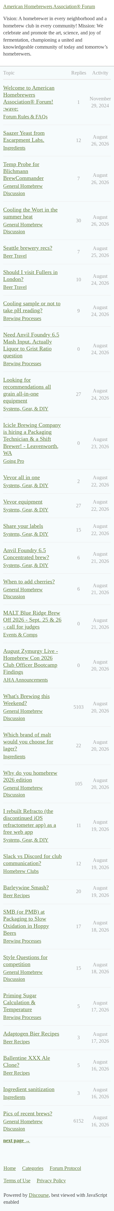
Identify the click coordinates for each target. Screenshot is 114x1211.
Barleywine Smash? (26, 887)
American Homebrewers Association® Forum (49, 6)
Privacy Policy (51, 1180)
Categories (32, 1168)
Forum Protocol (65, 1168)
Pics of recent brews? (27, 1113)
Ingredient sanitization (28, 1089)
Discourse (39, 1195)
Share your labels (23, 526)
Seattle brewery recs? (27, 248)
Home (9, 1168)
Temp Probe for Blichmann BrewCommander (23, 171)
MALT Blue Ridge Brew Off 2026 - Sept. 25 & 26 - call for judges (32, 620)
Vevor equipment (22, 501)
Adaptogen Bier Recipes (31, 1033)
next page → (16, 1140)
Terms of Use (16, 1180)
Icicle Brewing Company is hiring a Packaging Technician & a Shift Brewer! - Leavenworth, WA (32, 439)
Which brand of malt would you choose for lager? (28, 741)
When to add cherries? (29, 581)
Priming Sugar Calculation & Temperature (19, 1002)
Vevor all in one (21, 477)
